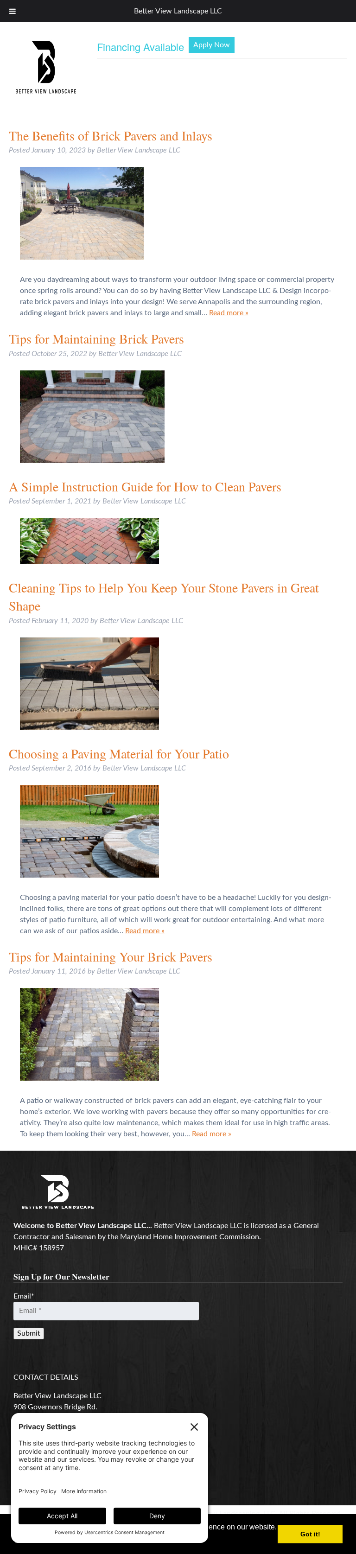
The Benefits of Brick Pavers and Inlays (110, 135)
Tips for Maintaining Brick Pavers (96, 338)
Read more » (228, 313)
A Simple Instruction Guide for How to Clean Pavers (145, 486)
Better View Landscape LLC (178, 11)
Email (23, 1296)
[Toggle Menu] (12, 11)
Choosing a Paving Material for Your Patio (119, 753)
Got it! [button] (310, 1534)
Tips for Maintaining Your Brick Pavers (110, 956)
